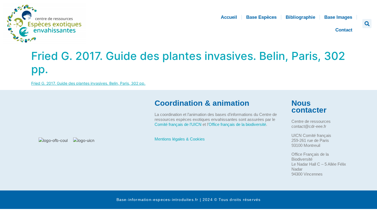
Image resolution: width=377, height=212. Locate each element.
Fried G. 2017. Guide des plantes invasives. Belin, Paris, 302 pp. (188, 62)
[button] (366, 23)
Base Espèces (261, 17)
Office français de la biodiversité (237, 124)
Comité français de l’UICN (178, 124)
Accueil (229, 17)
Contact (343, 30)
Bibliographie (300, 17)
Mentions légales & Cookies (180, 139)
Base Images (338, 17)
